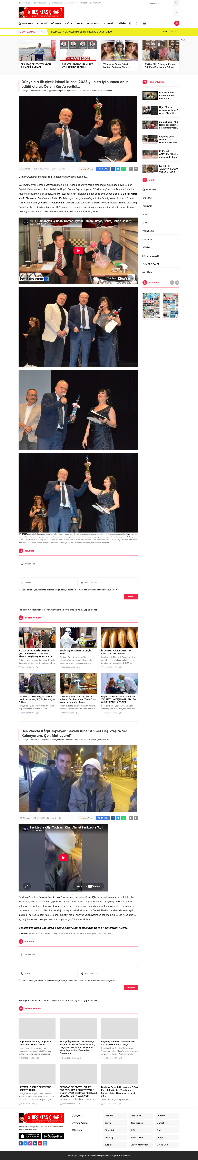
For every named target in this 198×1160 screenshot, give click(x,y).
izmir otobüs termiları (128, 540)
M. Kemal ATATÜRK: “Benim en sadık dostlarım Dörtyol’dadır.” (168, 155)
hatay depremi (97, 537)
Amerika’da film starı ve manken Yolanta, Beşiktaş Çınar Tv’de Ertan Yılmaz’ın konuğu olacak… (78, 699)
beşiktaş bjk (48, 933)
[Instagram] (30, 1143)
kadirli (34, 543)
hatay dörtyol (127, 537)
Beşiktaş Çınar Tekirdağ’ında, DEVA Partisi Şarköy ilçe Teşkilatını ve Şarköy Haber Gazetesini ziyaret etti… (119, 1091)
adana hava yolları (92, 534)
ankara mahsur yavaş (83, 537)
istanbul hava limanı (72, 540)
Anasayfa (24, 91)
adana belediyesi (34, 534)
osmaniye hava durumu (100, 543)
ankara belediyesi (35, 537)
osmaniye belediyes (51, 543)
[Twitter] (25, 1143)
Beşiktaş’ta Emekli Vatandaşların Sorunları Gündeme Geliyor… (118, 1043)
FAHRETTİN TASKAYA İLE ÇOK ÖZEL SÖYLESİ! (168, 169)
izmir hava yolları (112, 540)
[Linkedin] (35, 1143)
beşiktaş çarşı (59, 933)
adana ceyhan (47, 534)
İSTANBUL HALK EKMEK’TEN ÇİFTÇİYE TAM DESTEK (116, 652)
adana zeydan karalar (120, 534)
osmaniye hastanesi (82, 543)
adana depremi (59, 534)
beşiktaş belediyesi (35, 933)
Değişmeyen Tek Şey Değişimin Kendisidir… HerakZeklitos (35, 1043)
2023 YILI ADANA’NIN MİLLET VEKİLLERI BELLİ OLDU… (77, 66)
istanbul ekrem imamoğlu (53, 540)
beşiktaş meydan (72, 933)
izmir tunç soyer (25, 543)
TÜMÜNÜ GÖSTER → (170, 32)
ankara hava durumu (51, 537)
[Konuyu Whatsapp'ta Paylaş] (123, 169)
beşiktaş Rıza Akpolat (88, 933)
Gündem (33, 91)
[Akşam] (151, 305)
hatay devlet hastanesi (112, 537)
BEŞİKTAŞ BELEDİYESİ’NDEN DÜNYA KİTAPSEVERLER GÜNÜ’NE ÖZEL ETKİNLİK (91, 31)
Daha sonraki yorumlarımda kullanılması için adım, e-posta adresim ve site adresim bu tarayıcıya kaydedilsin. (70, 590)
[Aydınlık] (170, 305)
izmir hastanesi (100, 540)
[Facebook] (21, 1143)
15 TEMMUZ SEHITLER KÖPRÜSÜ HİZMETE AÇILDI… (36, 1089)
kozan (39, 543)
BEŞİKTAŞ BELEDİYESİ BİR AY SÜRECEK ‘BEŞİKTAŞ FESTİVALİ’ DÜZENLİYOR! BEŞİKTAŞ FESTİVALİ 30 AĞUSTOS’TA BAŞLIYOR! (78, 1091)
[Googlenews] (45, 1143)
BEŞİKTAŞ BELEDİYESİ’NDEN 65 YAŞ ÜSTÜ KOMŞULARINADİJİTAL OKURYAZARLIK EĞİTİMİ (119, 699)
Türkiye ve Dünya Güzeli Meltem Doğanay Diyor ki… (117, 66)
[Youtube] (40, 1143)
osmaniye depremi (66, 543)
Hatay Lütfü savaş (36, 540)
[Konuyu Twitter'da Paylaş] (118, 169)
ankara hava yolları (67, 537)
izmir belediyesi (87, 540)
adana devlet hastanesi (75, 534)
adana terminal (105, 534)
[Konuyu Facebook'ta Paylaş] (113, 169)
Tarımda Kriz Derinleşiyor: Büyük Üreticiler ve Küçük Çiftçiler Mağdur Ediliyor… (37, 699)
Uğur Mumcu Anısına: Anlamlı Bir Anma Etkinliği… (169, 110)
